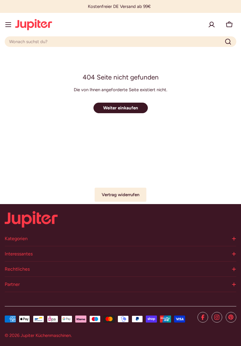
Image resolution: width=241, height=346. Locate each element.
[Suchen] (228, 41)
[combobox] (120, 41)
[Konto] (211, 24)
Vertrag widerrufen (120, 194)
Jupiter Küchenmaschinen (46, 335)
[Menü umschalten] (8, 24)
